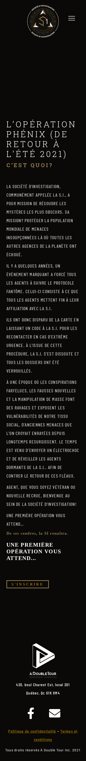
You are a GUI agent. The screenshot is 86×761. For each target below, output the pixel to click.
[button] (72, 18)
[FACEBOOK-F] (31, 713)
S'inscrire (27, 584)
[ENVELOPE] (55, 713)
